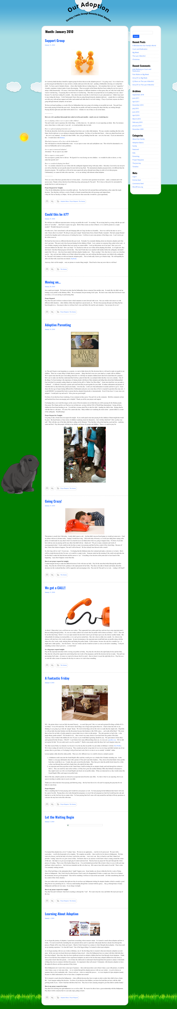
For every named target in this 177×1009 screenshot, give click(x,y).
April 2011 (135, 102)
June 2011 (135, 98)
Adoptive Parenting (58, 324)
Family (134, 146)
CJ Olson (135, 81)
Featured (135, 149)
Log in (134, 177)
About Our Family (138, 139)
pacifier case (112, 740)
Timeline (135, 167)
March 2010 (136, 119)
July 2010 (135, 108)
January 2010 (136, 126)
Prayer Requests (74, 201)
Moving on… (53, 282)
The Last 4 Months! (139, 56)
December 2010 (137, 105)
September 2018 (138, 95)
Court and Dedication (139, 49)
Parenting (135, 156)
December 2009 (137, 129)
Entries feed (136, 180)
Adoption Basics (64, 201)
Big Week (135, 52)
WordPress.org (137, 187)
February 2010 (137, 122)
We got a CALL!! (55, 587)
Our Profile (117, 746)
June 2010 (135, 112)
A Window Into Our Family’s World (144, 46)
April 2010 (135, 115)
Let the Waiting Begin (59, 817)
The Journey (82, 201)
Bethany (62, 138)
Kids (133, 153)
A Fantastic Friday (57, 678)
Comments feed (138, 184)
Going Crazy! (53, 501)
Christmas (136, 59)
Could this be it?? (57, 214)
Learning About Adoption (61, 913)
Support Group (55, 40)
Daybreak (73, 259)
